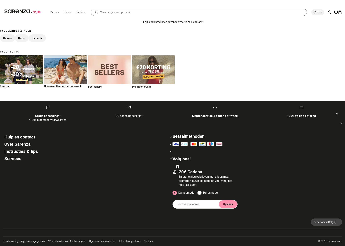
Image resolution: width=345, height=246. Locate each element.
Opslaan (228, 204)
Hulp (319, 12)
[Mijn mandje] (341, 12)
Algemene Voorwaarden (102, 241)
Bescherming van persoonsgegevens (24, 241)
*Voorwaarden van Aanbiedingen (67, 241)
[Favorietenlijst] (336, 12)
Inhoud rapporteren (130, 241)
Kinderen (81, 12)
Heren (67, 12)
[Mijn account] (330, 12)
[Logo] (24, 11)
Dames (54, 12)
